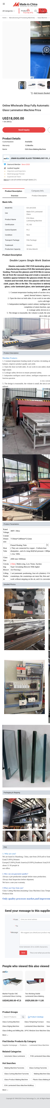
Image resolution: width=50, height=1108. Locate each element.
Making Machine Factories (14, 1068)
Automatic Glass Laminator (14, 1056)
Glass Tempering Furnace (34, 1022)
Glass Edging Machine (10, 1026)
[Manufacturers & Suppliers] (25, 4)
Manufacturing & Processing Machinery (22, 18)
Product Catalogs (36, 1017)
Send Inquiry (23, 130)
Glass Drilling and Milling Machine (13, 1030)
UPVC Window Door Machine (35, 1030)
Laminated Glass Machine (34, 1026)
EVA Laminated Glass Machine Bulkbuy (19, 1085)
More (4, 1090)
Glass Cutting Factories (38, 1068)
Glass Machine (42, 18)
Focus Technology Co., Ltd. (31, 1098)
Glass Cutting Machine (10, 1022)
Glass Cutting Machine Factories (16, 1074)
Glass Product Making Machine (16, 1079)
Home (4, 18)
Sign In (6, 180)
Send (23, 952)
